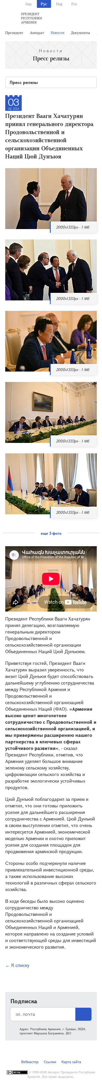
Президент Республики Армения (31, 18)
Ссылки (50, 1061)
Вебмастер (29, 1061)
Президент (14, 32)
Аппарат (37, 32)
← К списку (17, 965)
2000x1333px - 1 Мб (72, 227)
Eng (59, 3)
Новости (57, 32)
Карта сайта (71, 1061)
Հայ (28, 3)
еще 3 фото (51, 533)
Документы (80, 32)
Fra (74, 3)
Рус (44, 3)
